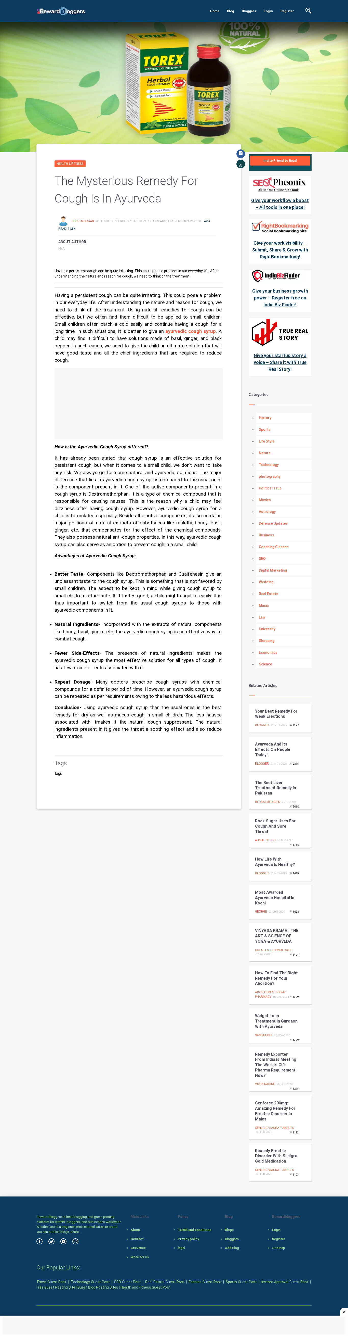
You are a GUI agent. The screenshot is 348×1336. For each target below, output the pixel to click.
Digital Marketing (273, 570)
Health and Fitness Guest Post (145, 1287)
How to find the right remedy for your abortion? (276, 978)
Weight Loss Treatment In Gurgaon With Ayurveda (276, 1021)
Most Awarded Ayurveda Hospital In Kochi (274, 897)
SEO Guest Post (127, 1282)
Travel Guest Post (51, 1282)
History (265, 418)
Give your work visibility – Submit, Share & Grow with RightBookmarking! (280, 249)
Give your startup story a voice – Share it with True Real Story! (280, 362)
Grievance (138, 1248)
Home (214, 11)
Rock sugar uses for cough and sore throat (275, 826)
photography (269, 476)
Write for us (140, 1257)
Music (264, 605)
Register (287, 11)
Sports (265, 429)
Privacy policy (188, 1239)
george (261, 911)
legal (181, 1248)
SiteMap (278, 1248)
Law (262, 617)
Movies (265, 500)
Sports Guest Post (241, 1282)
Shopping (266, 641)
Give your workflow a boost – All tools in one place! (280, 204)
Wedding (266, 582)
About (135, 1230)
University (267, 629)
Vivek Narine (265, 1084)
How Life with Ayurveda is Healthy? (275, 862)
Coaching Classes (274, 547)
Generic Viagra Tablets (274, 1128)
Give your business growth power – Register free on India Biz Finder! (280, 297)
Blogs (229, 1230)
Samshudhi (263, 1035)
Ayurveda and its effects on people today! (272, 749)
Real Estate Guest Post (164, 1282)
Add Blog (232, 1248)
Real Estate (268, 594)
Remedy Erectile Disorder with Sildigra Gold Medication (276, 1156)
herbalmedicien (267, 802)
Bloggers (249, 11)
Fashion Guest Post (205, 1282)
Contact (137, 1239)
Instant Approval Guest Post (284, 1282)
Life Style (266, 441)
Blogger (262, 725)
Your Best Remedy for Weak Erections (276, 714)
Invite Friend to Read (280, 160)
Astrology (267, 512)
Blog (230, 11)
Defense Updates (273, 523)
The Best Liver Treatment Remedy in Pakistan (275, 788)
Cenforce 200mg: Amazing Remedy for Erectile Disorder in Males (275, 1111)
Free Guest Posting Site (55, 1287)
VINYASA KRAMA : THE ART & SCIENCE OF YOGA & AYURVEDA (276, 936)
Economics (268, 652)
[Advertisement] (139, 403)
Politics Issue (270, 488)
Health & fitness (70, 164)
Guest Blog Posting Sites (97, 1287)
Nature (265, 453)
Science (265, 664)
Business (266, 535)
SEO (262, 559)
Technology (269, 465)
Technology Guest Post (90, 1282)
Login (268, 11)
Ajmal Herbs (265, 840)
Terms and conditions (194, 1230)
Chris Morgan (83, 221)
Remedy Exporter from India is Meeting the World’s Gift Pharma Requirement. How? (276, 1065)
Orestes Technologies (273, 950)
